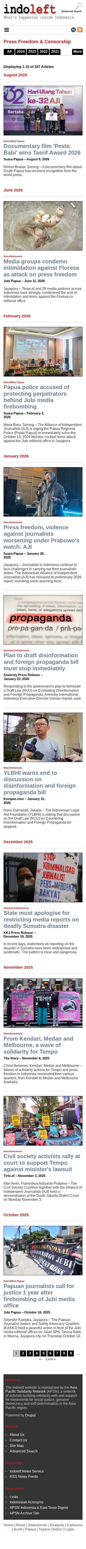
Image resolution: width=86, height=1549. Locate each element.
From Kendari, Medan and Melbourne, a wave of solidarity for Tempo (38, 1045)
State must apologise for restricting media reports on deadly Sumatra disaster (41, 919)
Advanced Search (71, 11)
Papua (30, 1529)
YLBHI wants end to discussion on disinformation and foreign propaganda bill (40, 782)
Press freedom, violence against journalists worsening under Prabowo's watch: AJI (41, 537)
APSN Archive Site (24, 1513)
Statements (37, 1525)
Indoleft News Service (27, 1471)
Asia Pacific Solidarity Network (41, 1389)
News (20, 1525)
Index (57, 1529)
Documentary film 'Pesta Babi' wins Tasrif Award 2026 (42, 149)
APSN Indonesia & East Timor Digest (39, 1508)
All (9, 51)
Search (78, 5)
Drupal (30, 1415)
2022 (44, 51)
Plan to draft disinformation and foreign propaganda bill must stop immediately (41, 661)
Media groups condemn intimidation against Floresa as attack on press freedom (41, 267)
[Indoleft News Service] (73, 29)
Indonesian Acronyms (26, 1502)
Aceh (18, 1529)
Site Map (17, 1446)
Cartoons (74, 1525)
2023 (32, 51)
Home (8, 1525)
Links (14, 1497)
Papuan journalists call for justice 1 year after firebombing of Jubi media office (39, 1296)
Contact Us (18, 1440)
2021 (55, 51)
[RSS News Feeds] (79, 29)
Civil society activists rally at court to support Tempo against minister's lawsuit (42, 1162)
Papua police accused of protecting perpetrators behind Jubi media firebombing (36, 397)
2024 (21, 51)
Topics (44, 1529)
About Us (17, 1435)
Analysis (57, 1525)
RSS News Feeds (24, 1476)
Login (69, 1529)
